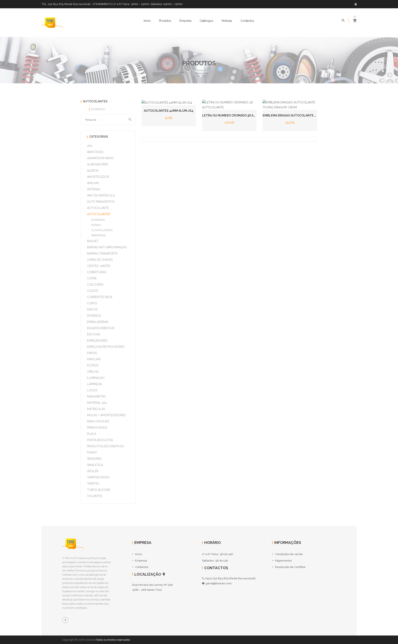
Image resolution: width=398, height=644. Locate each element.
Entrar (355, 4)
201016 (229, 122)
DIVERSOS (98, 219)
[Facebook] (65, 620)
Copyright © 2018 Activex (78, 639)
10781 (168, 118)
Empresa (185, 20)
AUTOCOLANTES (102, 230)
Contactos (247, 20)
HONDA (96, 225)
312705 (290, 122)
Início (147, 20)
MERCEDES (98, 235)
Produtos (165, 20)
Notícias (227, 20)
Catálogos (206, 20)
